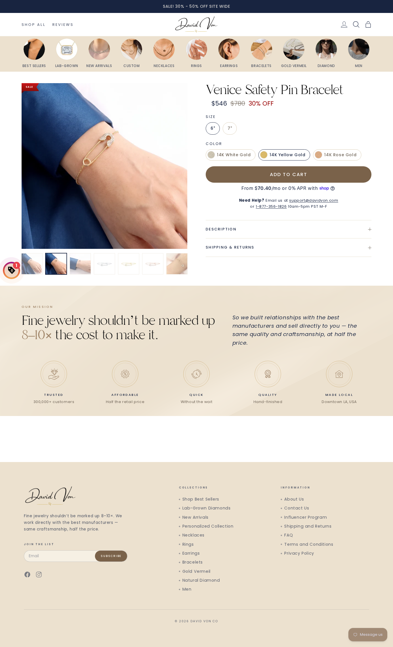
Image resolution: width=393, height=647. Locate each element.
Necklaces (193, 535)
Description (221, 228)
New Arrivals (195, 517)
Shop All (33, 24)
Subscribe (111, 556)
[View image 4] (104, 263)
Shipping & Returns (230, 247)
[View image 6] (152, 263)
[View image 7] (177, 263)
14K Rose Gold (340, 155)
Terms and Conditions (308, 544)
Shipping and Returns (307, 526)
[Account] (344, 24)
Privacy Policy (299, 553)
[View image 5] (128, 263)
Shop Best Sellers (200, 499)
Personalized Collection (208, 526)
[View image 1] (32, 263)
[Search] (356, 24)
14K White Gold (234, 155)
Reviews (63, 24)
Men (187, 589)
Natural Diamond (201, 580)
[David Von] (196, 24)
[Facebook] (27, 574)
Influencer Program (305, 517)
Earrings (191, 553)
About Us (294, 499)
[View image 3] (80, 263)
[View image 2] (56, 263)
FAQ (288, 535)
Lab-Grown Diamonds (206, 508)
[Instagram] (38, 574)
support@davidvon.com (313, 200)
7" (230, 128)
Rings (188, 544)
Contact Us (296, 508)
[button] (368, 24)
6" (213, 128)
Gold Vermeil (196, 571)
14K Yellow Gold (287, 155)
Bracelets (192, 562)
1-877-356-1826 (271, 206)
